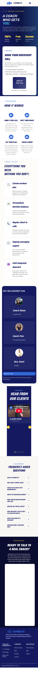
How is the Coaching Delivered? (18, 494)
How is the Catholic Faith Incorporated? (18, 489)
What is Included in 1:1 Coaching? (18, 519)
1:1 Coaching (5, 649)
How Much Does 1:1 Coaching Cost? (18, 526)
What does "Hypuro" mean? (18, 482)
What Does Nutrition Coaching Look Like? (18, 501)
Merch (28, 654)
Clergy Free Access (5, 656)
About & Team (18, 647)
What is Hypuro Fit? (18, 477)
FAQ (27, 651)
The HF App (5, 652)
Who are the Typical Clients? (18, 506)
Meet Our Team (8, 373)
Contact (16, 657)
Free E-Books (30, 647)
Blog (15, 651)
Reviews (16, 654)
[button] (30, 3)
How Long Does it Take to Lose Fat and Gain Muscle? (18, 512)
